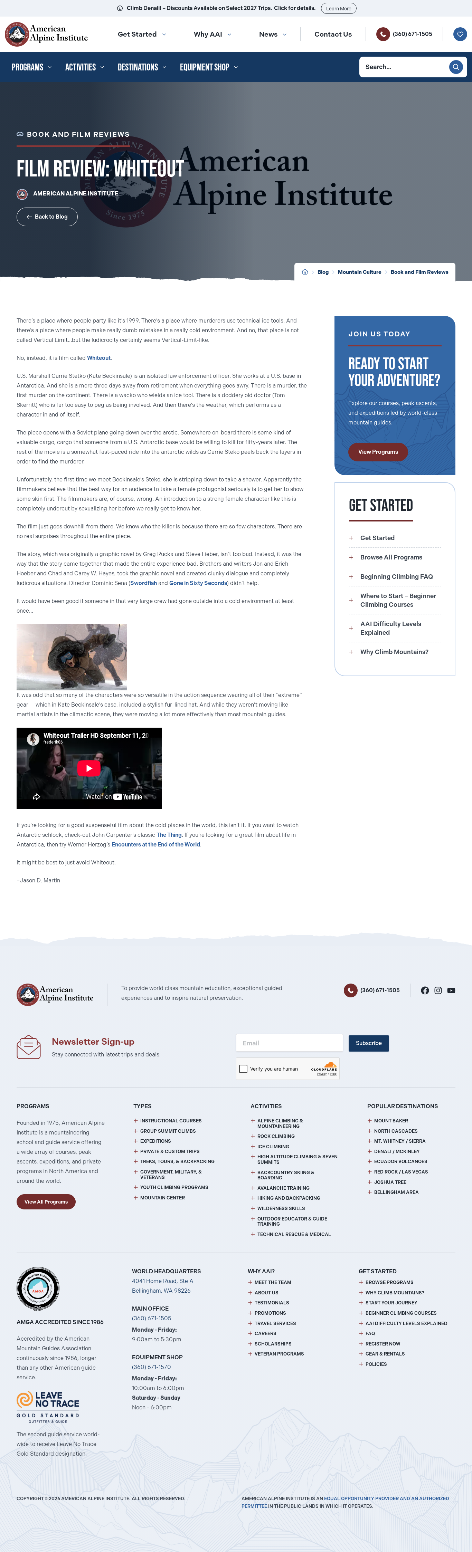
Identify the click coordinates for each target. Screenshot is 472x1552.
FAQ (370, 1333)
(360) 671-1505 (412, 34)
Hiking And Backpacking (288, 1198)
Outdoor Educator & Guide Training (292, 1221)
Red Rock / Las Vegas (401, 1172)
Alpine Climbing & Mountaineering (280, 1123)
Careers (265, 1333)
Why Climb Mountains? (395, 1292)
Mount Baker (391, 1120)
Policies (376, 1364)
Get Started (137, 34)
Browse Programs (390, 1282)
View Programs (378, 452)
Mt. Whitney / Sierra (400, 1141)
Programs (27, 67)
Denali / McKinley (397, 1151)
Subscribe (369, 1043)
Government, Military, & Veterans (171, 1174)
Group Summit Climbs (168, 1131)
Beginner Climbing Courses (401, 1313)
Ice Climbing (273, 1146)
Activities (80, 67)
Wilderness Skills (281, 1208)
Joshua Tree (390, 1182)
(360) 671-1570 (151, 1367)
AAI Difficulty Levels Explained (406, 1323)
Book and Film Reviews (420, 272)
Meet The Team (273, 1282)
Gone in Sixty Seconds (198, 583)
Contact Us (333, 34)
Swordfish (143, 583)
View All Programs (46, 1202)
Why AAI (208, 34)
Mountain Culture (359, 272)
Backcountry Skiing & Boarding (285, 1175)
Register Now (383, 1344)
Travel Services (275, 1323)
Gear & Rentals (385, 1354)
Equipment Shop (204, 67)
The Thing (169, 835)
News (268, 34)
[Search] (456, 67)
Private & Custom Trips (170, 1151)
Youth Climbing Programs (174, 1187)
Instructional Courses (171, 1120)
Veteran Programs (279, 1354)
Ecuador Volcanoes (400, 1161)
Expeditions (155, 1141)
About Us (267, 1292)
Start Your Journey (391, 1302)
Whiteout (99, 358)
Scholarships (273, 1344)
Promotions (270, 1313)
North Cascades (396, 1131)
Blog (323, 272)
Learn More (338, 8)
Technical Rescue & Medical (294, 1234)
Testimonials (272, 1302)
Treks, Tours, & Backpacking (177, 1161)
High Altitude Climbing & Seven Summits (297, 1159)
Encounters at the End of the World (156, 844)
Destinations (138, 67)
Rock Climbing (276, 1136)
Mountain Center (162, 1197)
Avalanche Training (283, 1188)
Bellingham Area (396, 1192)
